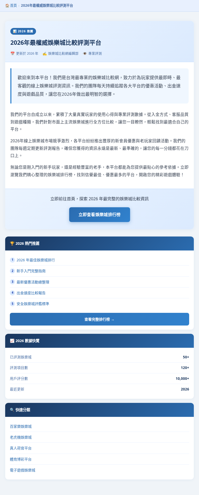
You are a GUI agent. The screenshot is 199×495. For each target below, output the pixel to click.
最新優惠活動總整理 (30, 281)
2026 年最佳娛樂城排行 (33, 259)
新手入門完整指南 (29, 270)
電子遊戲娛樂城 (22, 470)
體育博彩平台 (21, 459)
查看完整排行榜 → (99, 319)
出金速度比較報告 (29, 292)
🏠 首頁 (11, 5)
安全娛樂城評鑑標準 (30, 303)
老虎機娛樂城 (21, 437)
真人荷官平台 (21, 448)
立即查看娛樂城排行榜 (100, 214)
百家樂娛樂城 (21, 426)
